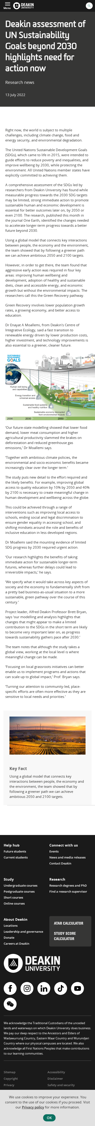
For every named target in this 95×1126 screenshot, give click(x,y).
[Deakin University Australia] (23, 5)
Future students (15, 851)
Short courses (13, 897)
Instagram (28, 988)
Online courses (14, 903)
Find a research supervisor (68, 891)
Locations (11, 925)
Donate (9, 937)
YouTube (78, 988)
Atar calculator (68, 924)
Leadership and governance (23, 931)
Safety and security (61, 1085)
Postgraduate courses (19, 891)
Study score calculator (65, 936)
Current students (16, 857)
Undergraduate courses (20, 885)
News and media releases (67, 857)
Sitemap (9, 1072)
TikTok (61, 988)
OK (49, 1117)
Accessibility (56, 1072)
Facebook (11, 988)
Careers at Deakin (16, 943)
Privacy (9, 1085)
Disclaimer (55, 1078)
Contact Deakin (60, 863)
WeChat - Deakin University (11, 1004)
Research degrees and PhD (68, 885)
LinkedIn (44, 988)
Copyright (11, 1078)
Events (54, 851)
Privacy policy (33, 1107)
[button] (7, 5)
